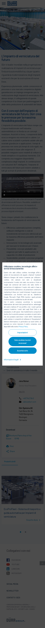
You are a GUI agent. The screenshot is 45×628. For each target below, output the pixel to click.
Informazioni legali (11, 359)
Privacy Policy (23, 327)
